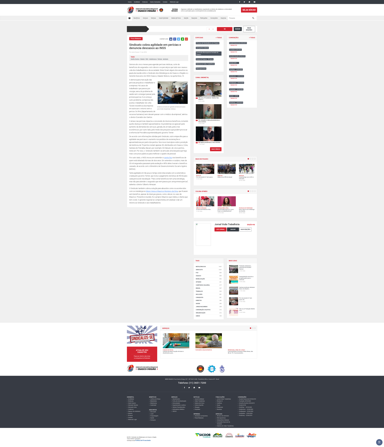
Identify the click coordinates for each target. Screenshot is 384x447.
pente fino (168, 158)
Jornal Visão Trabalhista (224, 399)
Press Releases (199, 418)
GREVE (209, 316)
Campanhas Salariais (223, 420)
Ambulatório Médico (178, 409)
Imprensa (223, 18)
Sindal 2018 (242, 405)
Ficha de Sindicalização (179, 401)
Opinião (186, 18)
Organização (209, 313)
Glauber (142, 59)
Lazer (152, 414)
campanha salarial (209, 285)
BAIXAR (237, 29)
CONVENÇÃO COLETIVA (209, 309)
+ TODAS (219, 37)
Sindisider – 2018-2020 (245, 413)
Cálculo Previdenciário (178, 407)
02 (225, 29)
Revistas (219, 409)
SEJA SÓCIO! (249, 10)
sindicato (165, 59)
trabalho (209, 291)
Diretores (145, 2)
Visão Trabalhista (200, 401)
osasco (209, 275)
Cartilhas (219, 403)
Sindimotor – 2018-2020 (246, 409)
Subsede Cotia (132, 407)
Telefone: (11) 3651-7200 (192, 382)
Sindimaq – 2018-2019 (245, 415)
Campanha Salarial (202, 48)
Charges (197, 407)
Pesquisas (220, 407)
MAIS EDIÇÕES (249, 29)
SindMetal (137, 2)
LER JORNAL (220, 229)
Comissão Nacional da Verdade (223, 423)
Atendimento (176, 399)
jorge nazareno (209, 306)
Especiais (194, 18)
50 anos (130, 415)
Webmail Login (174, 2)
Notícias (153, 18)
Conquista (209, 297)
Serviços (145, 18)
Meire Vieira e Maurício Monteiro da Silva (162, 191)
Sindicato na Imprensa (201, 416)
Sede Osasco (132, 403)
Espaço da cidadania (134, 411)
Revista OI (220, 401)
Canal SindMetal (199, 399)
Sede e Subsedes (155, 2)
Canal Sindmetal (163, 18)
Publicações (203, 18)
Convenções (214, 18)
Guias (218, 405)
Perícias (160, 59)
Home (130, 2)
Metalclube (153, 401)
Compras (153, 420)
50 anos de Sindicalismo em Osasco (207, 43)
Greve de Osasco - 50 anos (204, 59)
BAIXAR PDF (234, 45)
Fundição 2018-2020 (245, 401)
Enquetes (197, 409)
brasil (209, 288)
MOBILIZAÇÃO (209, 279)
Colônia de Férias (155, 399)
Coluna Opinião (199, 405)
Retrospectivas (201, 68)
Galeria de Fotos (176, 18)
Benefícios (137, 18)
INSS (147, 59)
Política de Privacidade (143, 440)
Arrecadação (176, 403)
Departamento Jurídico (179, 405)
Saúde (209, 303)
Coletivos (131, 409)
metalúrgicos (153, 59)
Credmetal (153, 405)
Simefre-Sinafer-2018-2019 (246, 403)
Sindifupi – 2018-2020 (245, 407)
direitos (209, 300)
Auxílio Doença (135, 59)
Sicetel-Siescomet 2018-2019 (247, 399)
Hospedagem (154, 416)
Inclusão (209, 294)
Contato (165, 2)
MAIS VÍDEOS (216, 149)
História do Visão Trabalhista (205, 64)
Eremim (130, 413)
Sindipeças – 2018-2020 (246, 411)
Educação (153, 411)
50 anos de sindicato (223, 416)
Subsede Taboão (133, 405)
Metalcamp (153, 403)
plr (209, 272)
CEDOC (174, 411)
